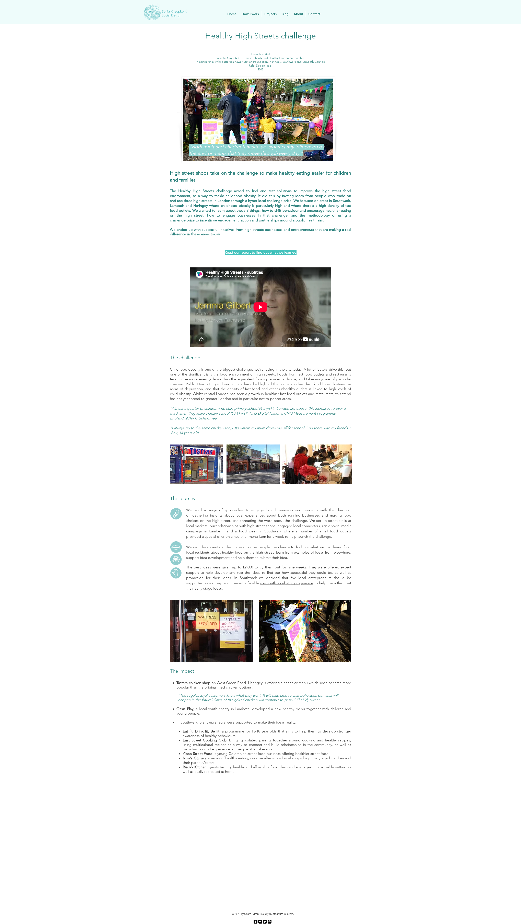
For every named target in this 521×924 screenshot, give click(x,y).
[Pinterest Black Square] (269, 922)
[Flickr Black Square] (260, 922)
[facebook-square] (255, 922)
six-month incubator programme (286, 583)
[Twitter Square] (265, 922)
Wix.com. (289, 913)
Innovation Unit (260, 54)
